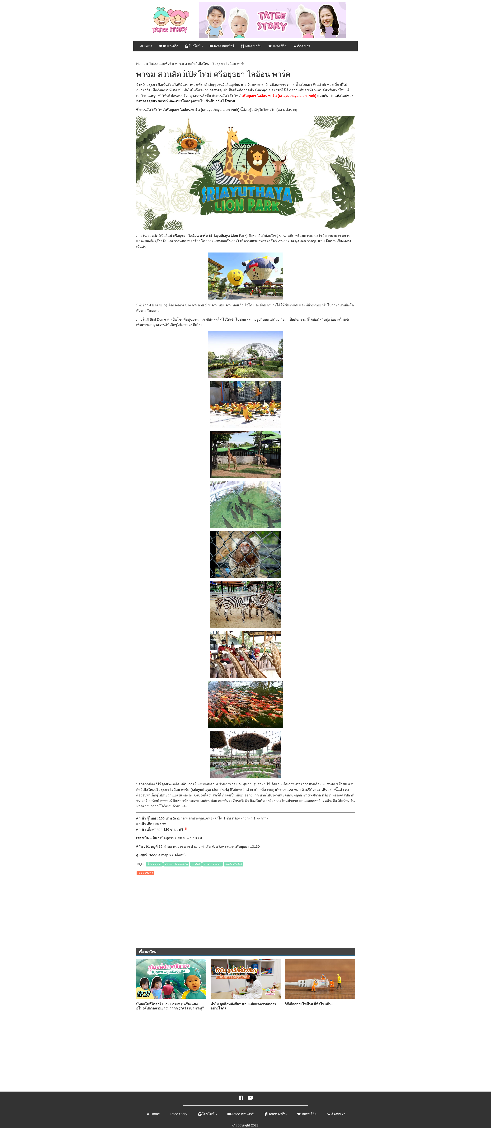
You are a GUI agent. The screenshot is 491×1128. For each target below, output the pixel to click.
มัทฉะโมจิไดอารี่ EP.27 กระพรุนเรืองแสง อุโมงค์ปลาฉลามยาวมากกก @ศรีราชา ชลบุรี (170, 1006)
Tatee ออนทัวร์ (160, 64)
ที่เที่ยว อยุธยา (154, 864)
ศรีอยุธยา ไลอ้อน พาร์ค (176, 864)
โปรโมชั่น (209, 1114)
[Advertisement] (245, 905)
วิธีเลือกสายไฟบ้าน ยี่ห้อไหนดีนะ (309, 1004)
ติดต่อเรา (338, 1114)
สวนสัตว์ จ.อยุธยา (213, 864)
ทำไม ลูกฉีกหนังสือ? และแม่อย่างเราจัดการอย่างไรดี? (243, 1006)
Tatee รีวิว (308, 1114)
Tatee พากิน (278, 1114)
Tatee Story (178, 1114)
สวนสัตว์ (196, 864)
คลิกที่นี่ (180, 855)
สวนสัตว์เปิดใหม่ (233, 864)
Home (140, 64)
